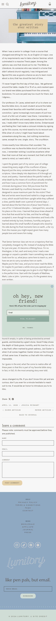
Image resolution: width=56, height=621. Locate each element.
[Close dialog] (52, 286)
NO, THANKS (28, 327)
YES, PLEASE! (28, 319)
